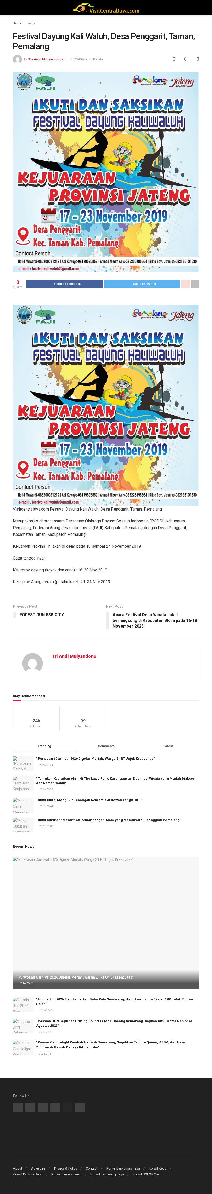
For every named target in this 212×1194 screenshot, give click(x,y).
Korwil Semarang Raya (107, 1174)
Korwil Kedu (157, 1168)
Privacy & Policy (65, 1168)
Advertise (38, 1168)
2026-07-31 (45, 1010)
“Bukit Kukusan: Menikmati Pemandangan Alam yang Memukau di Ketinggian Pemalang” (108, 820)
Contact (91, 1168)
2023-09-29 (79, 59)
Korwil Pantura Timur (66, 1174)
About (17, 1168)
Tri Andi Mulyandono (45, 59)
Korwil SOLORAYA (146, 1174)
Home (17, 23)
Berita (31, 23)
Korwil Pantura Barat (28, 1174)
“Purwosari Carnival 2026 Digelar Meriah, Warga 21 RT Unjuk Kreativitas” (95, 759)
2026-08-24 (26, 983)
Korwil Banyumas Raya (123, 1168)
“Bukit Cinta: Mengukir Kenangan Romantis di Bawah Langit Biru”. (89, 800)
